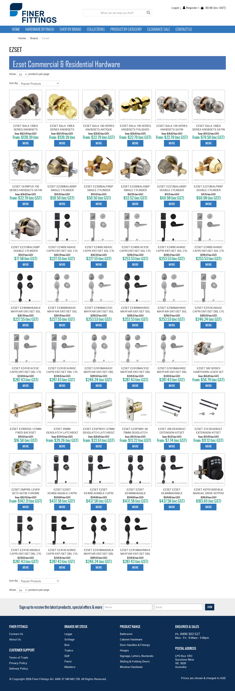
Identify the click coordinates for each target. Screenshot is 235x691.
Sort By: (13, 83)
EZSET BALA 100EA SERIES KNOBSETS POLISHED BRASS (62, 129)
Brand (34, 38)
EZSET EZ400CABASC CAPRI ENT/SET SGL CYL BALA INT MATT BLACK (62, 250)
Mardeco (69, 667)
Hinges (124, 650)
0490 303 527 (190, 634)
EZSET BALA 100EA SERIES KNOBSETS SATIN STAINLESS (208, 129)
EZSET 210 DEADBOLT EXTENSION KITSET (208, 430)
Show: (12, 74)
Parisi (68, 661)
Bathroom (126, 634)
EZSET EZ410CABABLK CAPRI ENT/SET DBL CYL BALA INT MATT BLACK (25, 553)
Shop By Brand (70, 29)
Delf (66, 656)
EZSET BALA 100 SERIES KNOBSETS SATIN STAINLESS (171, 129)
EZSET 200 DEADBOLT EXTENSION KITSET (172, 430)
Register (191, 7)
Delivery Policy (18, 668)
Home (16, 29)
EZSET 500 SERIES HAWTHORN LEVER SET (208, 370)
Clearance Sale (158, 29)
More (26, 143)
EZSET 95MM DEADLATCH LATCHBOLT (62, 430)
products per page (38, 74)
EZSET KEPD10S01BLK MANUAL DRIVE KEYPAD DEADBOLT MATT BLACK (208, 493)
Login (175, 7)
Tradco (68, 650)
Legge (68, 634)
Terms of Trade (18, 657)
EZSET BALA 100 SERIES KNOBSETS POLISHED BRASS (135, 129)
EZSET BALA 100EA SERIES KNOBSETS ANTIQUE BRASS (25, 129)
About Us (15, 639)
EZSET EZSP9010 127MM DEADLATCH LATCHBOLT (99, 430)
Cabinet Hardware (131, 639)
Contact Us (184, 29)
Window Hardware (131, 667)
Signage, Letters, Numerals (136, 656)
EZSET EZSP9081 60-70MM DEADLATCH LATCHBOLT (135, 432)
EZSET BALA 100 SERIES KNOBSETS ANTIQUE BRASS (98, 129)
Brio (67, 645)
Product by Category (126, 29)
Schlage (69, 639)
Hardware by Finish (39, 29)
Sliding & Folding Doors (135, 661)
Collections (96, 29)
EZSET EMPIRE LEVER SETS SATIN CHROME (26, 491)
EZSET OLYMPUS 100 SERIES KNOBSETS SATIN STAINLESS (25, 190)
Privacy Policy (18, 663)
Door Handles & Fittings (135, 645)
